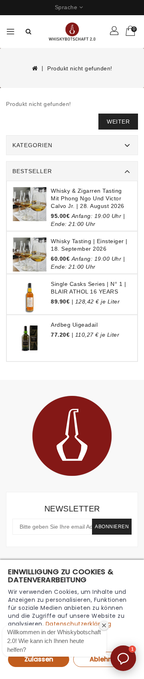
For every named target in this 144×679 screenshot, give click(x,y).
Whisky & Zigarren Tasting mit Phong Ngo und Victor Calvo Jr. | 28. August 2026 (87, 198)
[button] (123, 658)
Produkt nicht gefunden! (79, 68)
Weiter (118, 121)
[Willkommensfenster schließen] (104, 625)
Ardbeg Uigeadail (74, 325)
